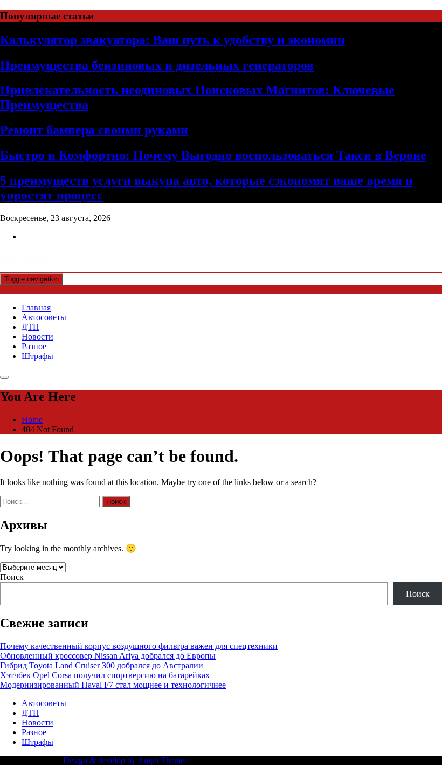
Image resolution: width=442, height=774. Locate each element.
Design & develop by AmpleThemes (125, 760)
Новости (37, 336)
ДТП (30, 326)
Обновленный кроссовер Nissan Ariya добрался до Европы (108, 655)
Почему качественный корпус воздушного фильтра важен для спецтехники (139, 646)
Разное (34, 346)
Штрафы (37, 356)
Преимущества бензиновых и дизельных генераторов (157, 65)
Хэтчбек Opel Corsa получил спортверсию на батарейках (105, 675)
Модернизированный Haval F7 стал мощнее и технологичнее (113, 684)
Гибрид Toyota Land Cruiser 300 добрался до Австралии (101, 665)
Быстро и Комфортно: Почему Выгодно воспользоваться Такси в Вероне (213, 155)
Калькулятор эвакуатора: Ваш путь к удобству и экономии (172, 40)
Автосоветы (44, 317)
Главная (36, 307)
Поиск (12, 577)
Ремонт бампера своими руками (94, 130)
